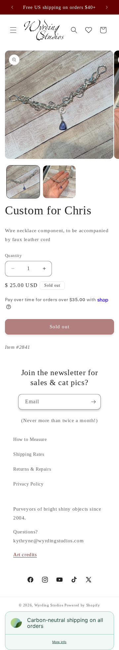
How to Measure (30, 439)
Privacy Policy (28, 484)
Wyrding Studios (48, 605)
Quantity (13, 255)
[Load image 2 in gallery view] (59, 182)
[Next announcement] (106, 7)
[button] (13, 30)
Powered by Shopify (82, 605)
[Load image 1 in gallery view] (23, 182)
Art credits (25, 554)
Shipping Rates (28, 454)
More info (59, 642)
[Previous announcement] (12, 7)
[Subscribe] (93, 402)
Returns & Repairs (32, 469)
